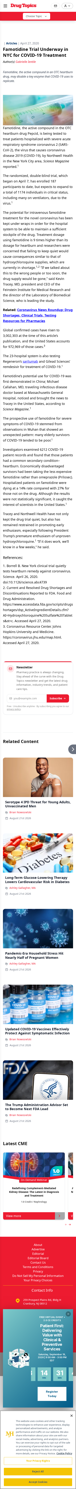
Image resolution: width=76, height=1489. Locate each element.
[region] (38, 1449)
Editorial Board (38, 1258)
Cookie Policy (64, 1453)
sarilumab (30, 361)
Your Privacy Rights (38, 1460)
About (38, 1245)
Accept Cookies (38, 1482)
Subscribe (56, 698)
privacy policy (14, 709)
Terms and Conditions (38, 1267)
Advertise (38, 1249)
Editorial (38, 1254)
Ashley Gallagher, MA (22, 888)
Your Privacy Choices (38, 1280)
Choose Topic (34, 16)
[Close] (72, 1416)
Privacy (38, 1271)
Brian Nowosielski (20, 812)
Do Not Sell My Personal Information (38, 1276)
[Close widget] (68, 1314)
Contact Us (38, 1262)
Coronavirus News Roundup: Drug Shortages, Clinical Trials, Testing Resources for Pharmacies (38, 315)
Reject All (38, 1471)
